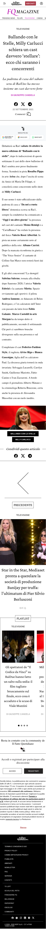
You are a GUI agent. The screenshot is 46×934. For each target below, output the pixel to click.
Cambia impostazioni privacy (16, 855)
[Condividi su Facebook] (16, 104)
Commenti (20, 114)
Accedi (12, 771)
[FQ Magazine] (23, 12)
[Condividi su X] (23, 104)
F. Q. (24, 608)
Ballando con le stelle (23, 434)
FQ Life (20, 18)
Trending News (8, 18)
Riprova (23, 827)
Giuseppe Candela (24, 95)
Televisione (30, 18)
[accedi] (41, 3)
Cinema (40, 18)
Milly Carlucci (23, 440)
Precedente (23, 505)
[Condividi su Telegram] (30, 104)
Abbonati (30, 3)
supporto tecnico (12, 819)
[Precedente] (23, 485)
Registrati (33, 771)
